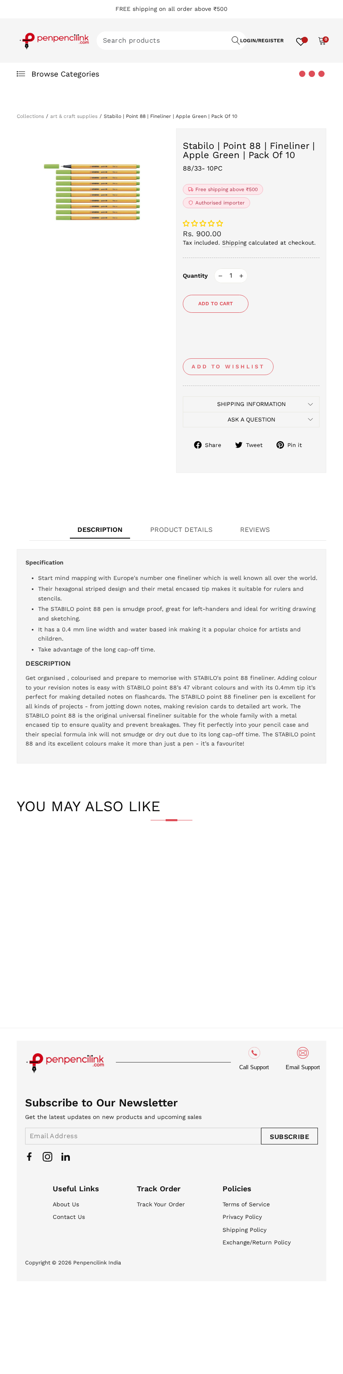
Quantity (195, 275)
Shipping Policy (244, 1229)
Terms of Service (246, 1204)
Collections (30, 116)
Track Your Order (161, 1204)
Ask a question (251, 419)
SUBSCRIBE (289, 1137)
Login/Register (262, 40)
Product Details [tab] (181, 530)
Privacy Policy (242, 1216)
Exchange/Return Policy (257, 1242)
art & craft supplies (73, 116)
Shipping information (251, 404)
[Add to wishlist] (29, 854)
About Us (66, 1204)
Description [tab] (100, 530)
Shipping (234, 242)
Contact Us (69, 1216)
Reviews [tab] (255, 530)
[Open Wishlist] (300, 40)
